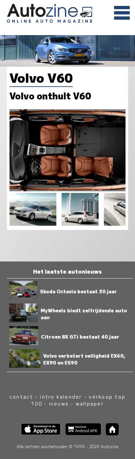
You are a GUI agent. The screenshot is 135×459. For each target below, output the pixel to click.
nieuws (59, 403)
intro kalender (61, 396)
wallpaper (90, 403)
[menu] (122, 13)
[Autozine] (67, 12)
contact (21, 396)
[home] (110, 433)
